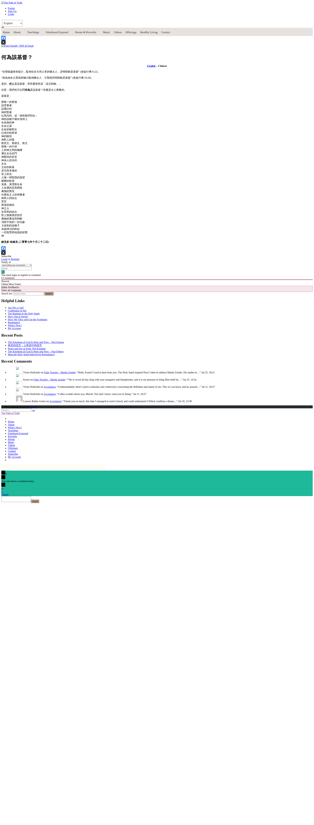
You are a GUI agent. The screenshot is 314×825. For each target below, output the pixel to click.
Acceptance (50, 386)
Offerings (131, 32)
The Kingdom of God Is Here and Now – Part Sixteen (36, 342)
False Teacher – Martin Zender (60, 372)
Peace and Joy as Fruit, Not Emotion (27, 348)
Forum (11, 8)
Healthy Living (149, 32)
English (151, 66)
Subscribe (13, 454)
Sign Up (12, 11)
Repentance (14, 322)
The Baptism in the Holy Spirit (24, 313)
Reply (5, 494)
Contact (165, 32)
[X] (157, 42)
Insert (35, 501)
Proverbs (12, 436)
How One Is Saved (18, 316)
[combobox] (28, 293)
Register (15, 259)
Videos (118, 32)
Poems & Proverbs (85, 32)
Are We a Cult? (16, 307)
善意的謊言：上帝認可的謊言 (25, 345)
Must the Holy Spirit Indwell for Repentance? (31, 354)
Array (33, 406)
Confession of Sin (17, 310)
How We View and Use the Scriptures (27, 319)
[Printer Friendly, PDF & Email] (17, 45)
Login (11, 14)
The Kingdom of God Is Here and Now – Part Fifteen (35, 351)
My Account (14, 328)
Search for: (7, 293)
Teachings (33, 32)
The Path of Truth (10, 413)
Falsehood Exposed (57, 32)
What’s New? (15, 325)
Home (6, 32)
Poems (11, 439)
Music (106, 32)
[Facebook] (157, 38)
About (17, 32)
